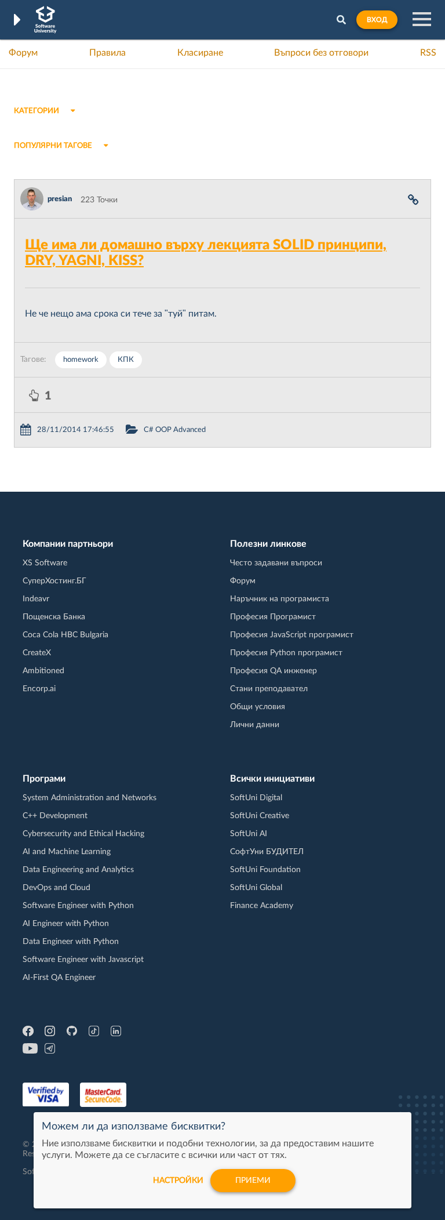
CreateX (37, 653)
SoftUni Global (256, 888)
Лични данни (254, 725)
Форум (23, 52)
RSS (428, 52)
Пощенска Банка (54, 617)
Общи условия (257, 707)
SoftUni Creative (259, 816)
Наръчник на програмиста (279, 599)
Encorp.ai (39, 689)
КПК (126, 360)
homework (81, 360)
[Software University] (45, 20)
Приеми (253, 1181)
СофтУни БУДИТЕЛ (267, 852)
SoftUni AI (248, 834)
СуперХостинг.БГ (54, 581)
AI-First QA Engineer (59, 978)
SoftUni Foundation (265, 870)
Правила (107, 52)
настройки (178, 1181)
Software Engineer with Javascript (83, 960)
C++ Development (55, 816)
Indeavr (36, 599)
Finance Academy (261, 906)
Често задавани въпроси (276, 563)
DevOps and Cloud (56, 888)
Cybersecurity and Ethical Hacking (83, 834)
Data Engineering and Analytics (78, 870)
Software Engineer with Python (78, 906)
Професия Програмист (273, 617)
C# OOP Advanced (175, 430)
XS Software (45, 563)
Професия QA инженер (273, 671)
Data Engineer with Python (71, 942)
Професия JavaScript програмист (291, 635)
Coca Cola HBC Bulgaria (65, 635)
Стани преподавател (269, 689)
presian (60, 199)
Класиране (200, 52)
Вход (377, 19)
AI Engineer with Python (66, 924)
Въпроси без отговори (321, 52)
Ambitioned (43, 671)
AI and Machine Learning (67, 852)
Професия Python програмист (286, 653)
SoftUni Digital (256, 798)
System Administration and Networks (89, 798)
